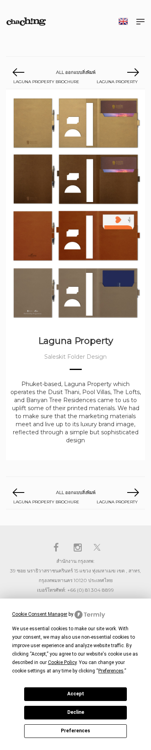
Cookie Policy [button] (62, 662)
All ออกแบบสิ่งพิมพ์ (75, 72)
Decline (75, 712)
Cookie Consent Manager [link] (39, 614)
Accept (75, 694)
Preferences (75, 731)
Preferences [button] (111, 671)
